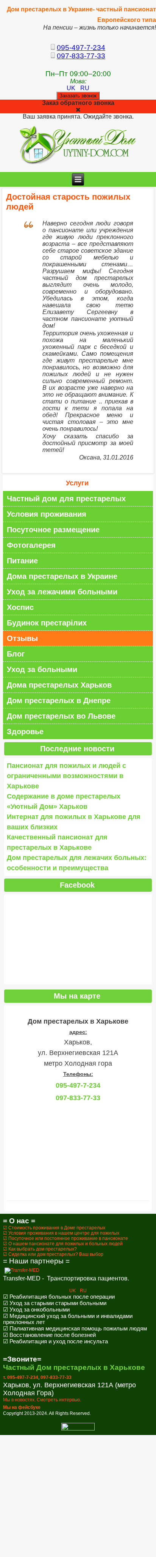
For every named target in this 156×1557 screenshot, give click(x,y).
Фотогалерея (31, 545)
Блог (16, 654)
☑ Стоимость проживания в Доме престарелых (54, 1227)
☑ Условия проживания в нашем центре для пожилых (61, 1233)
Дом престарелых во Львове (61, 716)
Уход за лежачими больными (62, 592)
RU (84, 88)
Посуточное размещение (53, 529)
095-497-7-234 (81, 48)
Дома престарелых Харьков (59, 685)
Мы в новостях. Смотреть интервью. (42, 1399)
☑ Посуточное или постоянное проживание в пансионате (65, 1238)
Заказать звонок (78, 95)
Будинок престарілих (47, 623)
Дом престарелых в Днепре (59, 700)
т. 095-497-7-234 (20, 1377)
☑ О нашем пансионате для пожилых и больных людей (63, 1243)
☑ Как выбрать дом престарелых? (40, 1249)
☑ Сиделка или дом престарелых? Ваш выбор (53, 1254)
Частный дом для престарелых (66, 498)
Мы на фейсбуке (22, 1407)
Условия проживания (46, 514)
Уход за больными (42, 669)
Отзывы (22, 638)
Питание (22, 561)
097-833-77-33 (81, 56)
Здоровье (25, 731)
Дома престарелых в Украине (62, 576)
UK (72, 88)
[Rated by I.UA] (78, 1429)
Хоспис (20, 607)
